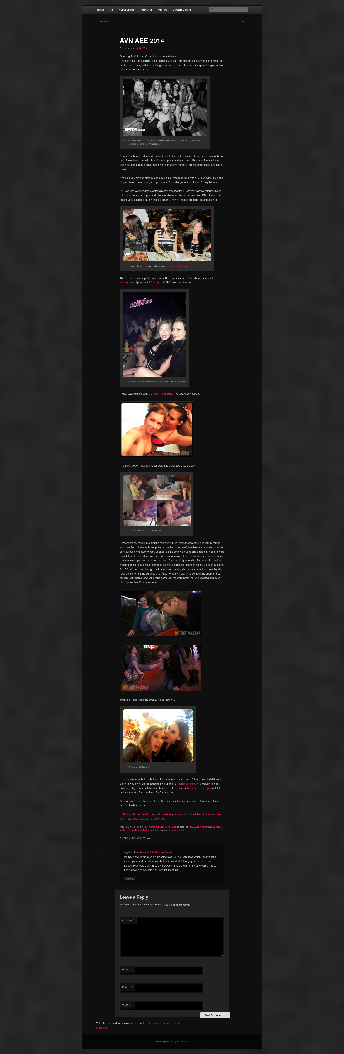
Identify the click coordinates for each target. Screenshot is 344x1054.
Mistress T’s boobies (160, 394)
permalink (179, 830)
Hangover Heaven (188, 783)
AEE (191, 826)
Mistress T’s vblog (198, 788)
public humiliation (140, 830)
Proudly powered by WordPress (172, 1041)
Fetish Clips (146, 9)
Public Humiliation (167, 826)
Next (244, 21)
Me (111, 9)
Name (127, 969)
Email (127, 987)
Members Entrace (182, 9)
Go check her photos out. (177, 265)
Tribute (100, 9)
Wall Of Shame (126, 9)
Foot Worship (150, 826)
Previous (102, 21)
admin (156, 830)
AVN (196, 826)
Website (126, 1004)
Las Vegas (216, 826)
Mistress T (125, 830)
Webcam (162, 9)
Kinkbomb (126, 282)
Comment (128, 920)
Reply (129, 878)
